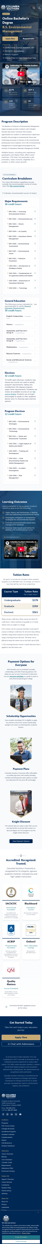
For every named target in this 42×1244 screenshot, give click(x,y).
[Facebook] (3, 1114)
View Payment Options (21, 841)
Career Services (7, 1182)
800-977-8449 (12, 1110)
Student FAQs (6, 1188)
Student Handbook (8, 1146)
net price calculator (17, 676)
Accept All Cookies (21, 1237)
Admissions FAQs (7, 1168)
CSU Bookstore (7, 1143)
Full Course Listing (8, 1126)
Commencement (7, 1137)
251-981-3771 (10, 1108)
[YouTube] (20, 1114)
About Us (5, 1202)
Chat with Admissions (22, 1044)
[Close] (38, 1212)
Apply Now (10, 39)
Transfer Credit (7, 1162)
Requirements (6, 1165)
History (4, 1204)
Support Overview (8, 1179)
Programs (5, 1123)
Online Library (6, 1191)
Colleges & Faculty (8, 1129)
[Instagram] (7, 1114)
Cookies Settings (21, 1241)
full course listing (17, 186)
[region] (21, 1227)
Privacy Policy (26, 1233)
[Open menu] (39, 8)
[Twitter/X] (16, 1114)
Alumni (4, 1140)
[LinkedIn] (11, 1114)
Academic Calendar (8, 1134)
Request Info (28, 39)
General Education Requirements (18, 307)
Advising (4, 1193)
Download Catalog (8, 1171)
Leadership (5, 1207)
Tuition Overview (7, 1154)
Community (5, 1185)
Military (4, 1157)
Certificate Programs (9, 1132)
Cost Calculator (7, 1160)
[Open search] (34, 8)
